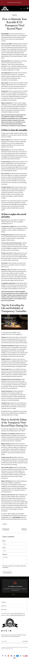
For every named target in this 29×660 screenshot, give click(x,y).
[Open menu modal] (24, 8)
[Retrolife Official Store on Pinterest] (6, 631)
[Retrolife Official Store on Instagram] (4, 631)
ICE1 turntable (5, 33)
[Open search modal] (21, 8)
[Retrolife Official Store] (5, 8)
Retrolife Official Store (13, 647)
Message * (4, 554)
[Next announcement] (27, 3)
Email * (4, 547)
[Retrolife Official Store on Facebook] (2, 631)
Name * (4, 541)
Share (5, 524)
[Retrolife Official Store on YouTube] (10, 631)
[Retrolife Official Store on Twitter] (8, 631)
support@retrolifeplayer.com (18, 613)
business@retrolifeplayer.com (17, 615)
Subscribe (25, 641)
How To (14, 15)
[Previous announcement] (2, 3)
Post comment (7, 572)
